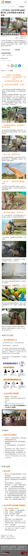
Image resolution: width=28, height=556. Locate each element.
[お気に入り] (8, 65)
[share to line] (15, 65)
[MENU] (25, 2)
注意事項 (5, 430)
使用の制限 (6, 466)
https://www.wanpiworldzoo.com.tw (14, 403)
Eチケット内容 (7, 70)
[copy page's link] (12, 65)
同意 (25, 553)
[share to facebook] (19, 65)
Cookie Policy (4, 553)
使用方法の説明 (7, 335)
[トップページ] (6, 2)
